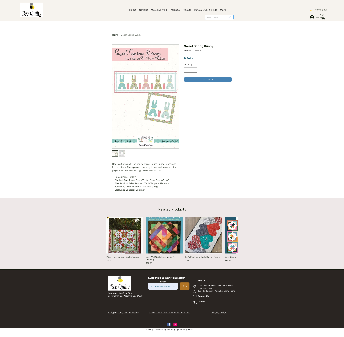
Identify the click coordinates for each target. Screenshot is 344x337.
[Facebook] (169, 324)
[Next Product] (234, 235)
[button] (323, 17)
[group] (172, 241)
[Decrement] (186, 69)
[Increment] (195, 69)
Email (162, 282)
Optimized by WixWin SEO (187, 329)
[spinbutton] (190, 69)
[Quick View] (124, 235)
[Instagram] (175, 324)
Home (115, 35)
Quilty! (140, 296)
